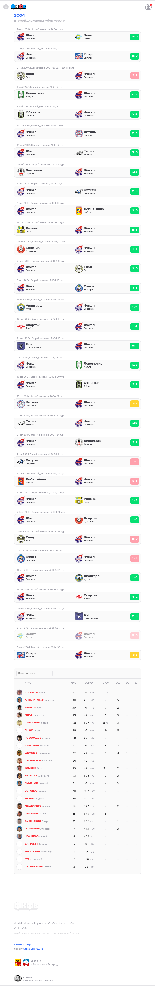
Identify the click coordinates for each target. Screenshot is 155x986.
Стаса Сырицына (33, 948)
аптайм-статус (23, 944)
